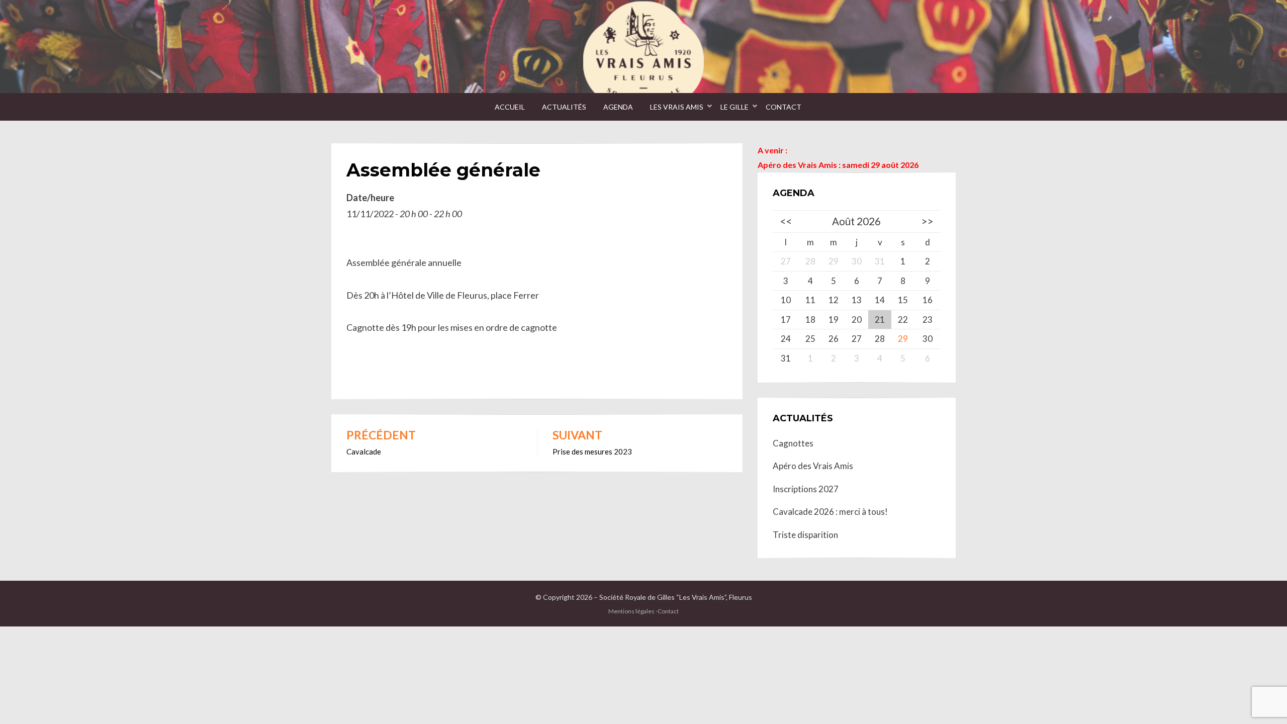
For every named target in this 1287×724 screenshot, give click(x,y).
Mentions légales (631, 611)
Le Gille (734, 107)
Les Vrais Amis (676, 107)
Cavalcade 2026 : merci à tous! (830, 511)
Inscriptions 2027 (806, 489)
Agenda (618, 107)
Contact (783, 107)
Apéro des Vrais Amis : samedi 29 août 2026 (838, 164)
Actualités (564, 107)
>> (928, 221)
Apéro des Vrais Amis (813, 466)
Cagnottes (793, 443)
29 (903, 338)
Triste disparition (805, 534)
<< (786, 221)
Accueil (510, 107)
